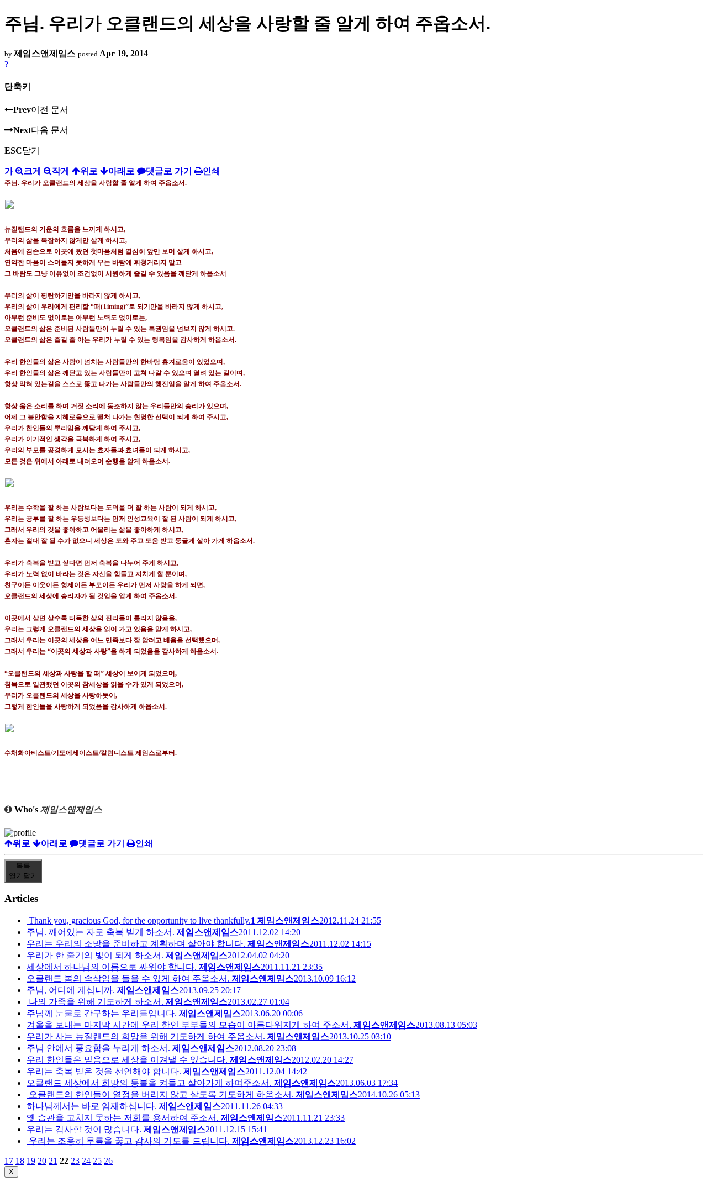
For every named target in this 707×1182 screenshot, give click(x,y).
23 (75, 1160)
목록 (23, 871)
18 (19, 1160)
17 (8, 1160)
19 (31, 1160)
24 (86, 1160)
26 (108, 1160)
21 (53, 1160)
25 (97, 1160)
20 (42, 1160)
